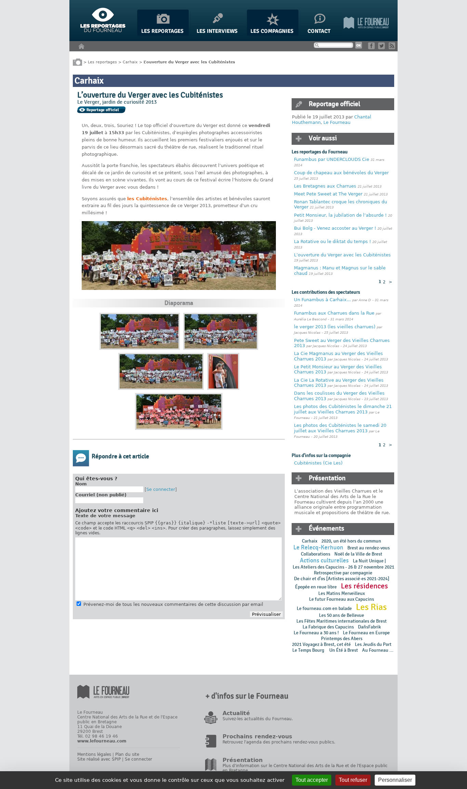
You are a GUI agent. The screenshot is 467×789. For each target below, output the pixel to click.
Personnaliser (395, 780)
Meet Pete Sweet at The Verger (328, 193)
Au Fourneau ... (377, 650)
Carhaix (130, 62)
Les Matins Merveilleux (341, 593)
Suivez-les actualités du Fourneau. (258, 718)
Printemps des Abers (341, 638)
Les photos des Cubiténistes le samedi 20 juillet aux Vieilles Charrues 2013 (340, 428)
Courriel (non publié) (100, 494)
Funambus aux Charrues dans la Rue (335, 313)
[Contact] (321, 34)
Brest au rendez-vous (368, 548)
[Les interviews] (217, 34)
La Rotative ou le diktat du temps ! (332, 241)
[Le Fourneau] (366, 34)
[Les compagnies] (272, 34)
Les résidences (364, 586)
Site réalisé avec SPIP (99, 759)
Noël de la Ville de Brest (358, 554)
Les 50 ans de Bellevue (341, 615)
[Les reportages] (163, 34)
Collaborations (315, 554)
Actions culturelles (324, 560)
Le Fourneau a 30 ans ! (316, 633)
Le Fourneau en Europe (366, 633)
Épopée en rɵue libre (316, 587)
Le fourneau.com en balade (324, 608)
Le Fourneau (336, 122)
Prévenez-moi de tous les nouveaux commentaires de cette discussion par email (173, 604)
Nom (81, 483)
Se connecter (160, 489)
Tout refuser (353, 780)
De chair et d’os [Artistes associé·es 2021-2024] (341, 579)
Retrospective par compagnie (343, 573)
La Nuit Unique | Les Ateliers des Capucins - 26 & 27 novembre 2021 (343, 564)
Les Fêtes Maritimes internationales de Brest (341, 621)
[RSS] (393, 47)
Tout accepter (311, 780)
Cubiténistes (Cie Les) (318, 463)
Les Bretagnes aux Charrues (325, 186)
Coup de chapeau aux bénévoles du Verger (341, 172)
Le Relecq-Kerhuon (318, 547)
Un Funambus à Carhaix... (322, 299)
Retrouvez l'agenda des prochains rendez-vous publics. (279, 742)
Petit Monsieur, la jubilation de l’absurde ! (340, 215)
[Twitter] (382, 47)
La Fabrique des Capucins (328, 627)
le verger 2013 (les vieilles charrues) (334, 326)
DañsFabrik (369, 627)
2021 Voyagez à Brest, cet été (321, 644)
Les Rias (371, 607)
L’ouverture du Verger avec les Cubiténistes (342, 254)
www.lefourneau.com (101, 741)
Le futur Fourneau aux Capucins (341, 599)
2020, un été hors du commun (351, 541)
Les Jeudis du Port (373, 644)
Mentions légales (94, 754)
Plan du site (127, 754)
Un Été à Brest (343, 650)
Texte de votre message (105, 515)
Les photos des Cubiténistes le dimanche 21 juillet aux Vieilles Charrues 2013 (343, 409)
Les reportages (102, 62)
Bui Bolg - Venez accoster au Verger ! (335, 228)
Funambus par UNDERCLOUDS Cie (331, 159)
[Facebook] (372, 47)
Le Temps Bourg (308, 650)
